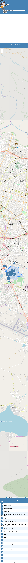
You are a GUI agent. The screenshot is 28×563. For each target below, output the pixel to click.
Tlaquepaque (4, 46)
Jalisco (9, 46)
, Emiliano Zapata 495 (10, 531)
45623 (19, 44)
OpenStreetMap (16, 497)
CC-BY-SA (26, 497)
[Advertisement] (14, 29)
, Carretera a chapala (14, 562)
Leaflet (7, 497)
